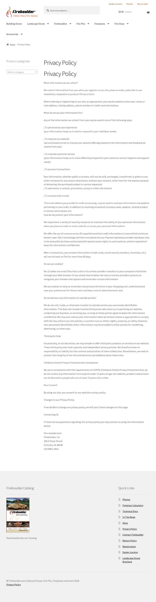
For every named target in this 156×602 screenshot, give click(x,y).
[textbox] (22, 72)
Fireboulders (60, 23)
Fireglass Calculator (132, 505)
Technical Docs (130, 511)
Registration (129, 546)
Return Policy (129, 540)
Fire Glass (119, 23)
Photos (129, 4)
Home (12, 44)
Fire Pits (80, 23)
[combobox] (21, 72)
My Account (142, 4)
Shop (125, 522)
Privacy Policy (129, 528)
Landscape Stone (36, 23)
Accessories (12, 34)
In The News (128, 517)
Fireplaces (99, 23)
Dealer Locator (115, 4)
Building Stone (14, 23)
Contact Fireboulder (133, 534)
